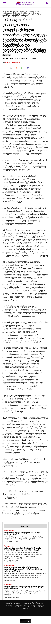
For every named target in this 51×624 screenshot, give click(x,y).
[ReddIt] (16, 67)
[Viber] (27, 67)
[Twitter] (10, 67)
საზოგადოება (9, 530)
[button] (4, 3)
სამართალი (9, 606)
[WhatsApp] (22, 67)
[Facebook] (4, 67)
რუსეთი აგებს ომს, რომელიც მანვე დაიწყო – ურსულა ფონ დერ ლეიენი (24, 587)
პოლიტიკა (23, 12)
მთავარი (5, 12)
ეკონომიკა (31, 606)
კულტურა (41, 606)
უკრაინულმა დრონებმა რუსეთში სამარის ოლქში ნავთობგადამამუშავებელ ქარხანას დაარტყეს (22, 549)
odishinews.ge (12, 63)
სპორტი (25, 608)
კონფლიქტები (20, 606)
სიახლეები (14, 12)
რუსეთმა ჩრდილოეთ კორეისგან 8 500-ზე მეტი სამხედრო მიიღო (22, 533)
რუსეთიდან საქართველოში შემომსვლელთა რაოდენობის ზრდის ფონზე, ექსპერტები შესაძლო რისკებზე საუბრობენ (23, 569)
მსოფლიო (8, 584)
